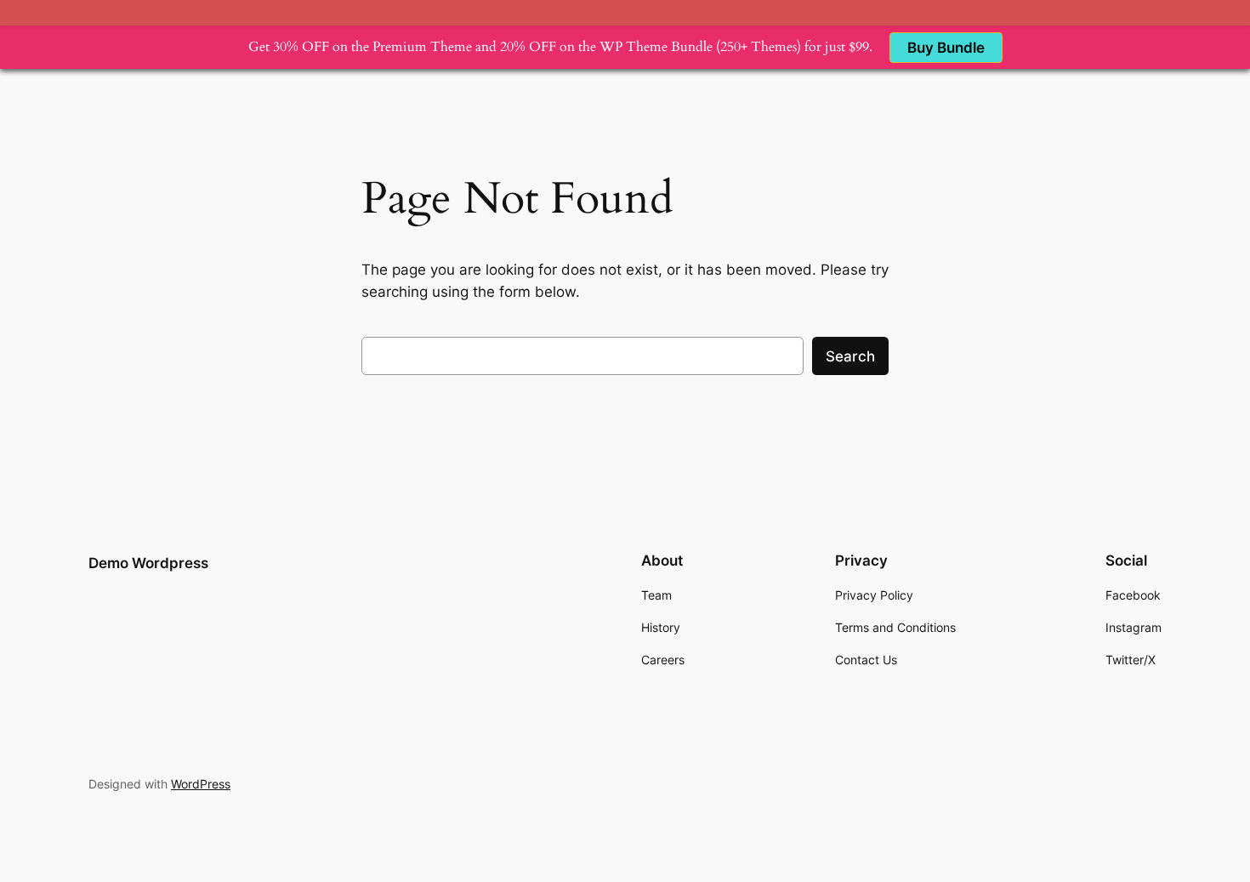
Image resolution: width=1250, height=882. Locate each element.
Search (850, 356)
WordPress (200, 784)
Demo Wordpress (148, 563)
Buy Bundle (946, 47)
